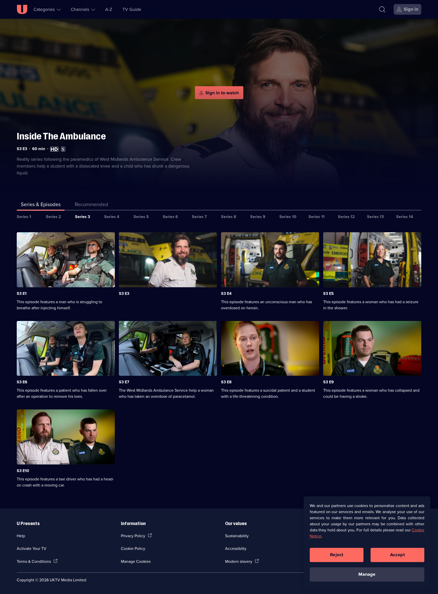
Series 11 (316, 217)
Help (21, 535)
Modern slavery (238, 561)
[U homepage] (22, 9)
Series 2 (53, 217)
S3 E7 (124, 382)
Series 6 (170, 217)
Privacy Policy (133, 535)
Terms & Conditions (34, 561)
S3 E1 (22, 293)
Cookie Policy (133, 548)
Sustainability (237, 535)
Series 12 (346, 217)
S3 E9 (328, 382)
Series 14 (404, 217)
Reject (336, 554)
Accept (397, 554)
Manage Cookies (136, 561)
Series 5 (141, 217)
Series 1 (24, 217)
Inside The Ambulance (61, 136)
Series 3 (82, 217)
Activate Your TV (31, 548)
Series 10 (287, 217)
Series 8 (228, 217)
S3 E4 (226, 293)
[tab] (91, 205)
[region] (367, 542)
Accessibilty (235, 548)
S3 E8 (226, 382)
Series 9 (257, 217)
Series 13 (375, 217)
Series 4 (111, 217)
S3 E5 (328, 293)
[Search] (382, 9)
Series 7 (199, 217)
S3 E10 (23, 471)
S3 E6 (22, 382)
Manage (366, 574)
